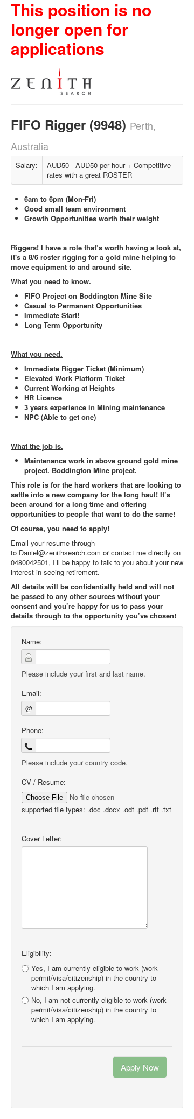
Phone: (33, 730)
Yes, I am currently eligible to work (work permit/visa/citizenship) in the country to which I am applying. (94, 978)
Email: (31, 693)
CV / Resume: (44, 782)
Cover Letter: (42, 838)
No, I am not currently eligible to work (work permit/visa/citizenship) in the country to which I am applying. (99, 1009)
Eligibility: (37, 953)
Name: (32, 641)
